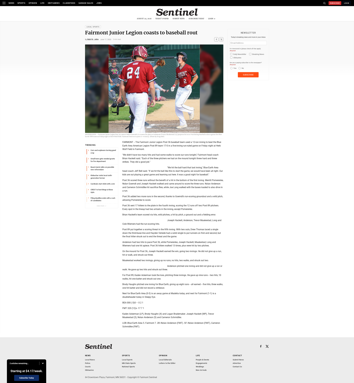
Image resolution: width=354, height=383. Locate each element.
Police (87, 363)
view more (101, 206)
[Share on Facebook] (216, 39)
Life (42, 3)
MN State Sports (129, 363)
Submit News (179, 19)
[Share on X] (221, 39)
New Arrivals (201, 370)
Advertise (237, 363)
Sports (21, 3)
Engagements (201, 363)
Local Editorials (165, 360)
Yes (234, 68)
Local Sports (93, 27)
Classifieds (69, 3)
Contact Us (237, 367)
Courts (88, 367)
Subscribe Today (196, 19)
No (243, 68)
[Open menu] (4, 3)
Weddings (200, 367)
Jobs (98, 3)
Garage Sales (86, 3)
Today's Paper (162, 19)
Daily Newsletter (239, 54)
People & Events (202, 360)
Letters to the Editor (167, 363)
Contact (237, 355)
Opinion (33, 3)
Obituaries (54, 3)
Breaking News (258, 54)
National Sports (128, 367)
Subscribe (335, 3)
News (11, 3)
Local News (90, 360)
